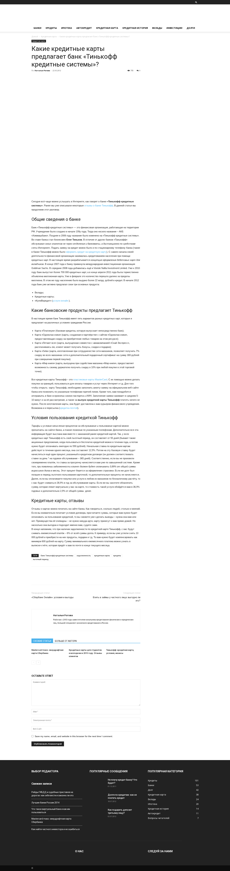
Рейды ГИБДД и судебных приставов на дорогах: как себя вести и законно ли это (52, 794)
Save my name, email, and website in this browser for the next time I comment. (74, 736)
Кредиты (51, 27)
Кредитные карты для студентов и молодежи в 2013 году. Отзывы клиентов (85, 653)
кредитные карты (102, 555)
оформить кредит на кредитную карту (86, 251)
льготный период (41, 559)
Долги (191, 27)
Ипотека (66, 27)
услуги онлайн (60, 300)
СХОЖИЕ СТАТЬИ (42, 641)
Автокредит (84, 27)
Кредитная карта (107, 27)
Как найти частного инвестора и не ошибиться (55, 829)
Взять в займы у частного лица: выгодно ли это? (116, 599)
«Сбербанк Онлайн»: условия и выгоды (52, 597)
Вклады (157, 27)
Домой (34, 36)
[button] (196, 2)
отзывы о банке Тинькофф (98, 205)
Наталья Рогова (42, 70)
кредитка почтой (68, 408)
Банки (37, 27)
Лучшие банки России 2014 (45, 802)
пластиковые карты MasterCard (90, 379)
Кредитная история (135, 27)
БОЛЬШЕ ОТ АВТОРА (66, 641)
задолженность (84, 555)
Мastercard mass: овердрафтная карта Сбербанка (51, 820)
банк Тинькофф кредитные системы (57, 555)
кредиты (117, 555)
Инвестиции (174, 27)
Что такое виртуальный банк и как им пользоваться (50, 811)
